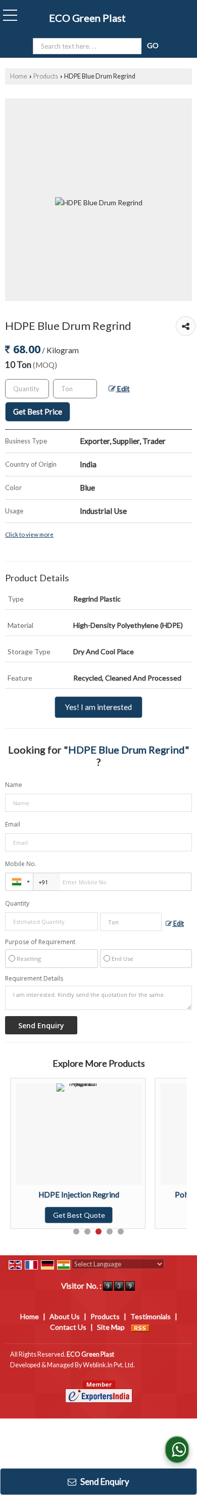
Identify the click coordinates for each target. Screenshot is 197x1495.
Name (13, 784)
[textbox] (75, 388)
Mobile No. (20, 863)
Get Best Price (37, 411)
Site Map (111, 1327)
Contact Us (68, 1327)
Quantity (17, 903)
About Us (65, 1316)
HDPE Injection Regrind (78, 1194)
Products (45, 76)
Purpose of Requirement (40, 942)
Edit (123, 388)
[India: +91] (19, 882)
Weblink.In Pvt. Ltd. (109, 1365)
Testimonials (150, 1316)
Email (12, 824)
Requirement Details (34, 978)
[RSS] (140, 1327)
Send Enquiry (104, 1481)
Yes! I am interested (98, 707)
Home (18, 76)
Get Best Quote (79, 1215)
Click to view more (29, 534)
